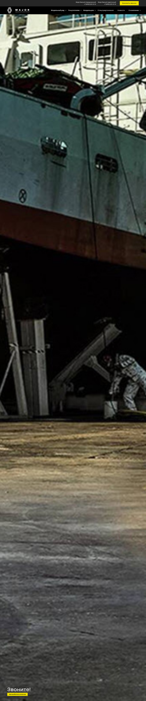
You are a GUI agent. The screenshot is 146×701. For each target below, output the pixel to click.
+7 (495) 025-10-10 (90, 4)
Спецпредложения (106, 10)
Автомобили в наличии (17, 694)
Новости (121, 10)
